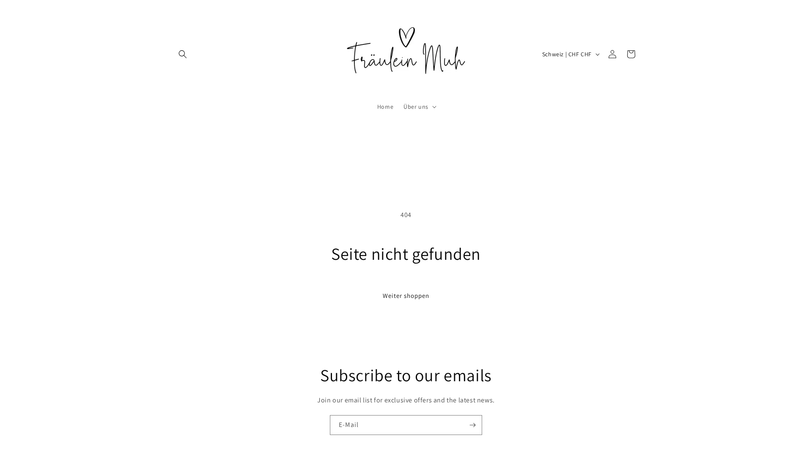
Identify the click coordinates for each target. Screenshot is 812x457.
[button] (182, 54)
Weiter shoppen (406, 296)
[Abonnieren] (472, 425)
